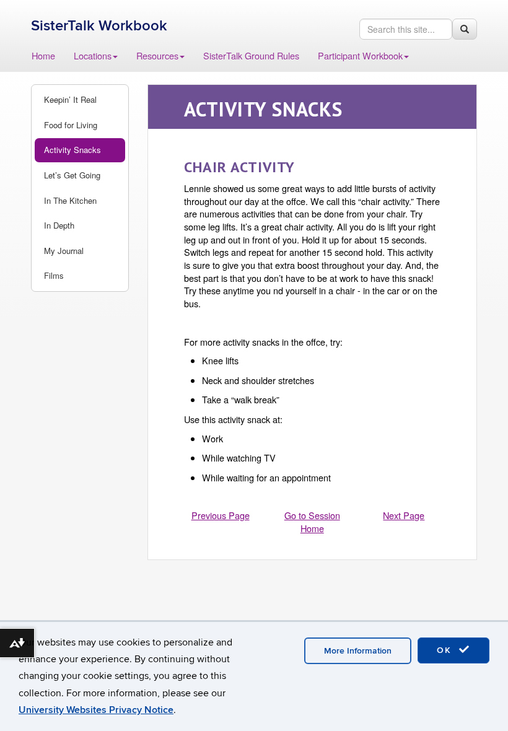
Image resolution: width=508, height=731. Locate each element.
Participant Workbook (360, 55)
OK (446, 650)
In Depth (59, 225)
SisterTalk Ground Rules (251, 55)
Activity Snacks (72, 149)
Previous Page (220, 515)
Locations (93, 55)
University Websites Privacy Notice (96, 710)
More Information (358, 651)
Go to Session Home (312, 522)
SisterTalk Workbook (99, 26)
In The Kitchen (70, 200)
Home (43, 55)
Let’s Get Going (72, 175)
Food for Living (70, 125)
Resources (157, 55)
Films (54, 275)
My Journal (64, 250)
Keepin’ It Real (70, 99)
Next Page (403, 515)
